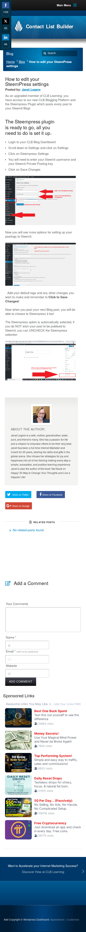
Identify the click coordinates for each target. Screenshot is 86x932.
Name (11, 637)
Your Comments (17, 604)
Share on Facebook (52, 494)
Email (22, 651)
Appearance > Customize (64, 919)
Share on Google (20, 505)
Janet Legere (31, 89)
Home (10, 61)
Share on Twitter (20, 494)
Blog (22, 61)
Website (11, 666)
